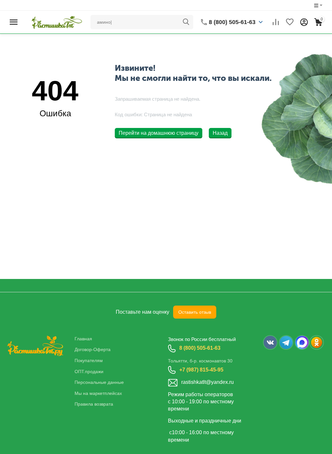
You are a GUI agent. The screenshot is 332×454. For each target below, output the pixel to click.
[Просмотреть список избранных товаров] (289, 22)
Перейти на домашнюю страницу (158, 133)
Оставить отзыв (194, 312)
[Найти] (186, 22)
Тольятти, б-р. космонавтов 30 (200, 360)
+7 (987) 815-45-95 (201, 369)
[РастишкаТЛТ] (55, 21)
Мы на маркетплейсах (98, 393)
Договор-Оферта (93, 349)
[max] (302, 342)
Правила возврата (94, 404)
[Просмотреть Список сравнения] (275, 22)
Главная (83, 338)
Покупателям (89, 360)
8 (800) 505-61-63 (199, 348)
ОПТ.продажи (89, 371)
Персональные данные (99, 382)
